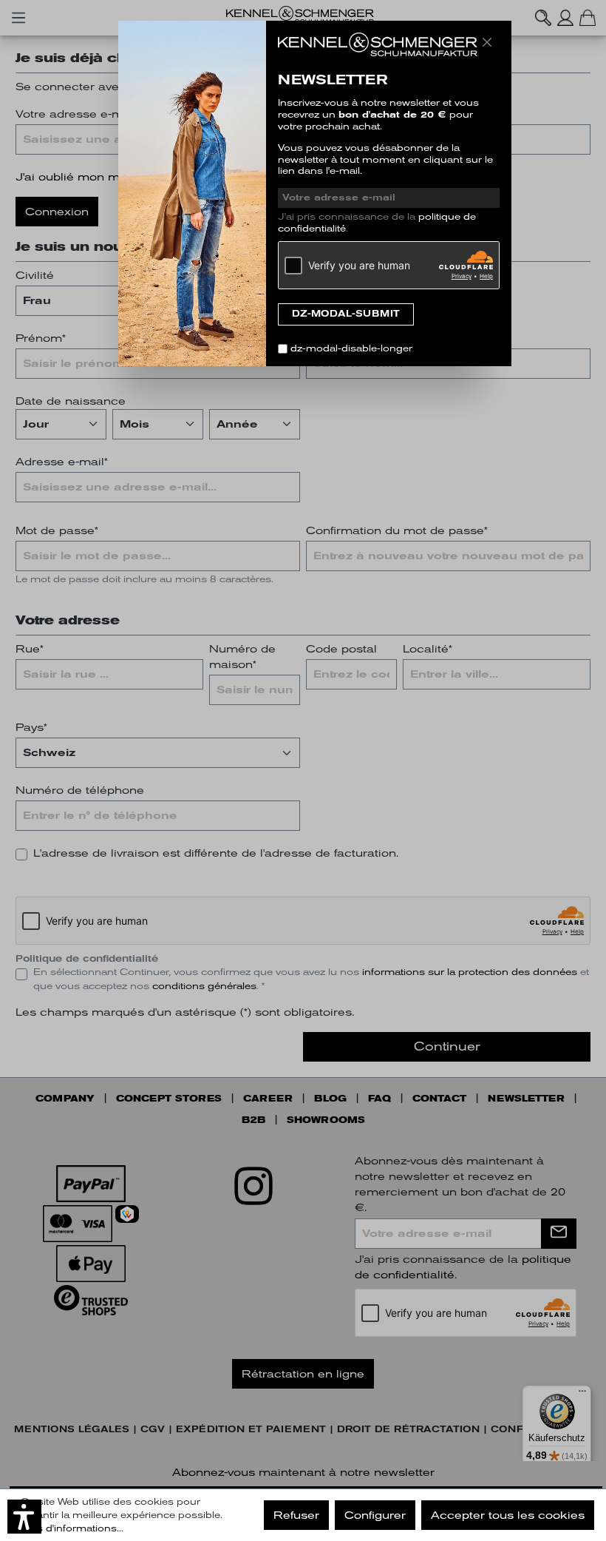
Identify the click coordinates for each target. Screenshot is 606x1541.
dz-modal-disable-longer (351, 348)
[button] (24, 1517)
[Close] (487, 42)
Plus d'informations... (72, 1528)
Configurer (375, 1515)
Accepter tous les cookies (508, 1515)
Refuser (296, 1515)
